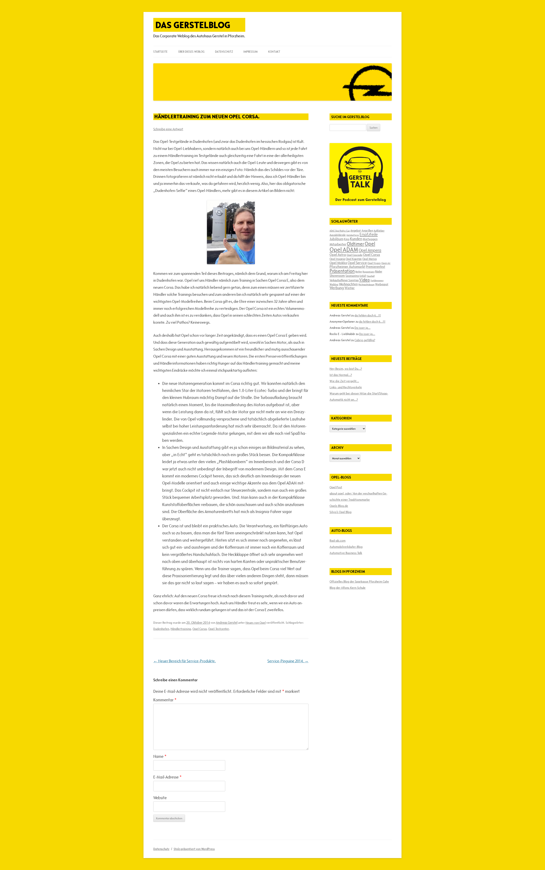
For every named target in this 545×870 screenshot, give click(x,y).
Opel (370, 244)
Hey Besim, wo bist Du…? (346, 369)
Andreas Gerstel (226, 623)
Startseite (160, 52)
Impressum (250, 52)
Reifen (358, 271)
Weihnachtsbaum (366, 284)
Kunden (356, 238)
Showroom (337, 275)
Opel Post (336, 487)
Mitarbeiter (338, 244)
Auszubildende (338, 234)
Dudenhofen (161, 629)
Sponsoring (352, 276)
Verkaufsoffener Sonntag (344, 280)
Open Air (385, 263)
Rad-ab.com (338, 540)
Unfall (362, 275)
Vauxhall (370, 275)
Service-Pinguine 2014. (287, 660)
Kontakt (274, 52)
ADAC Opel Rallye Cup (340, 230)
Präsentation (342, 271)
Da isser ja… (362, 328)
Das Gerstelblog (192, 25)
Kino (346, 239)
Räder (378, 271)
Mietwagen (370, 239)
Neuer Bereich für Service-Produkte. (184, 660)
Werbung (337, 287)
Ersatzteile (369, 234)
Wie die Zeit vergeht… (344, 381)
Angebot (355, 230)
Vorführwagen (376, 280)
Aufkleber (379, 230)
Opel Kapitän (354, 259)
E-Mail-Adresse (167, 777)
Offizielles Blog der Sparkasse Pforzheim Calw (359, 581)
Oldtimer (355, 244)
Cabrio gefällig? (364, 340)
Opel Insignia (337, 259)
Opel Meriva (369, 259)
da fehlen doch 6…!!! (367, 315)
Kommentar (164, 699)
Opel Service (357, 262)
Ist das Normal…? (341, 375)
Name (159, 756)
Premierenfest (375, 267)
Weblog (334, 284)
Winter (349, 288)
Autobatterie (352, 234)
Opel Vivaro (374, 263)
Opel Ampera (370, 250)
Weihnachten (348, 284)
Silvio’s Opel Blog (340, 512)
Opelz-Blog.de (339, 506)
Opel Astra (338, 254)
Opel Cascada (354, 255)
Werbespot (381, 284)
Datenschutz (224, 52)
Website (160, 797)
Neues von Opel (255, 623)
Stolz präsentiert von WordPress (194, 849)
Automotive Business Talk (346, 553)
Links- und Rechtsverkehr (346, 387)
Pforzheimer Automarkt (347, 266)
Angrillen (367, 230)
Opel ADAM (344, 249)
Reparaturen (368, 271)
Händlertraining (181, 629)
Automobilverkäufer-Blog (346, 547)
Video (364, 279)
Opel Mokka (338, 263)
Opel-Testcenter (218, 629)
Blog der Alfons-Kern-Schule (348, 588)
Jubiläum (336, 238)
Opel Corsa (199, 629)
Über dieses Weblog (191, 52)
